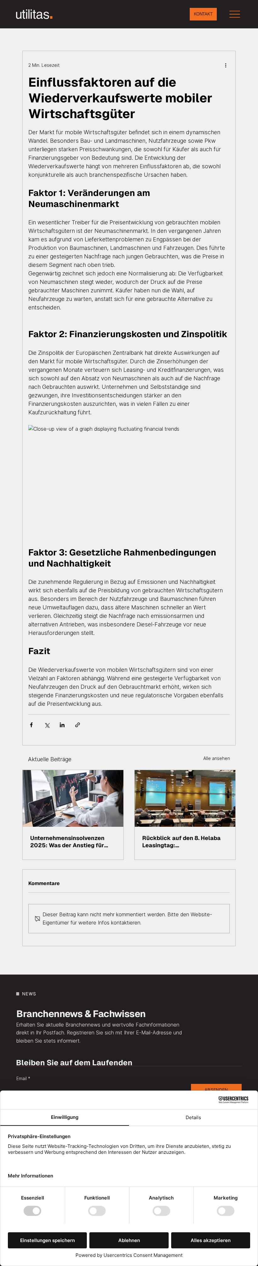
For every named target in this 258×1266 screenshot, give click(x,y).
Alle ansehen (216, 758)
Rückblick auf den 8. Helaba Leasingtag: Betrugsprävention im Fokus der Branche (181, 841)
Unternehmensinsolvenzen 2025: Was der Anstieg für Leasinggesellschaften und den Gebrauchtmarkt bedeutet (72, 841)
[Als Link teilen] (78, 725)
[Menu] (235, 14)
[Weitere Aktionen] (226, 65)
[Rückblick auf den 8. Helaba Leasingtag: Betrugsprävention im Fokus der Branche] (185, 798)
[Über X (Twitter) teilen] (47, 725)
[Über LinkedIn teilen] (62, 725)
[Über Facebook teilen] (31, 725)
